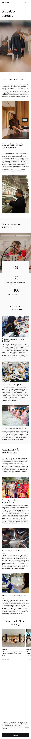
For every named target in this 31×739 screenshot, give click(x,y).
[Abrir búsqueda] (25, 2)
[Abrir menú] (28, 2)
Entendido (15, 735)
